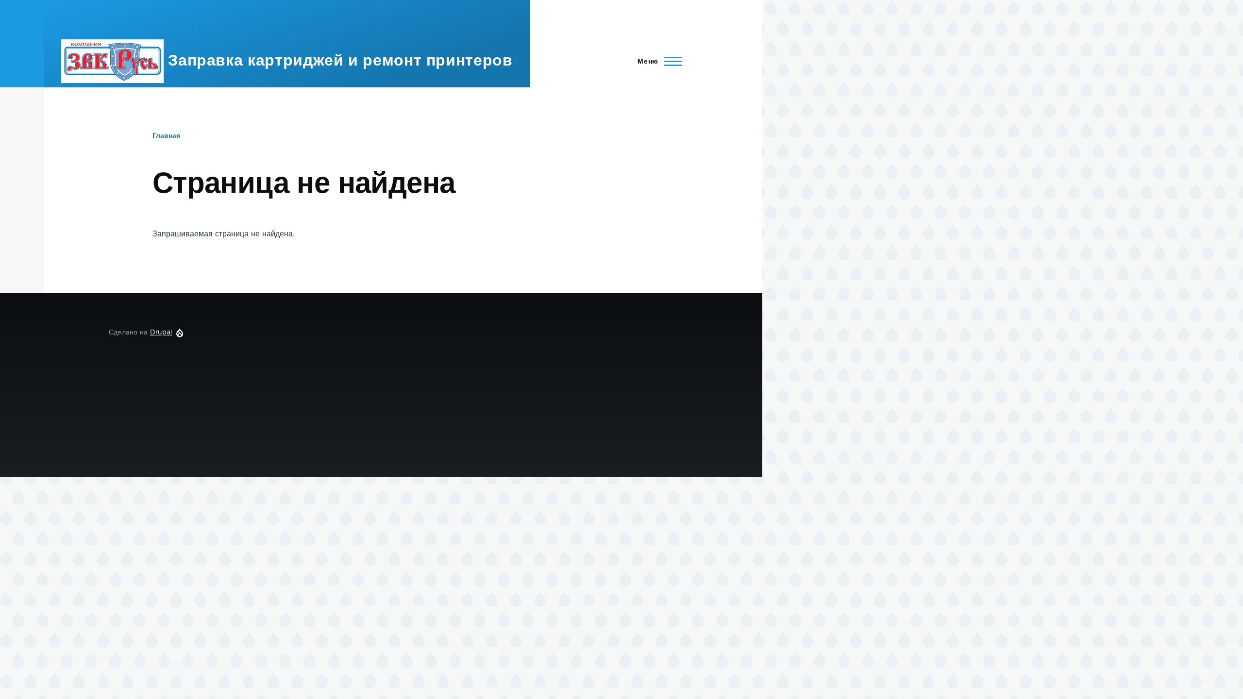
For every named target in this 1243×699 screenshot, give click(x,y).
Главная (166, 136)
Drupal (161, 332)
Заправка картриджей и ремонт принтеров (340, 61)
